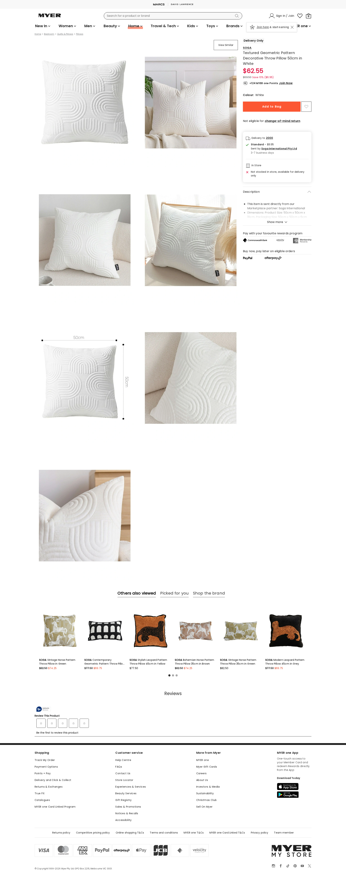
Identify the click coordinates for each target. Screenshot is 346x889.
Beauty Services (125, 793)
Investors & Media (208, 787)
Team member (284, 832)
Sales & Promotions (128, 806)
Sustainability (205, 793)
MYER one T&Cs (194, 832)
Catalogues (42, 800)
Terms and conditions (164, 832)
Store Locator (124, 780)
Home (38, 34)
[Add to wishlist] (306, 107)
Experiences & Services (130, 787)
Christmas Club (206, 800)
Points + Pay (43, 773)
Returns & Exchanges (49, 787)
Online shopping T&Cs (130, 832)
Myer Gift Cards (206, 767)
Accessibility (123, 820)
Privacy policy (259, 832)
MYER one (202, 760)
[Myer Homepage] (50, 17)
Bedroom (49, 34)
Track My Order (45, 760)
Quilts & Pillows (65, 34)
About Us (202, 780)
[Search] (237, 15)
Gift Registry (123, 800)
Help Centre (123, 760)
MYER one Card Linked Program (55, 806)
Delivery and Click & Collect (53, 780)
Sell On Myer (204, 806)
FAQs (118, 767)
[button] (274, 149)
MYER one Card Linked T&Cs (227, 832)
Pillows (79, 34)
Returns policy (61, 832)
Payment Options (46, 767)
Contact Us (122, 773)
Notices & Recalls (126, 813)
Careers (201, 773)
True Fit (40, 793)
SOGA (247, 48)
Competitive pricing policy (93, 832)
